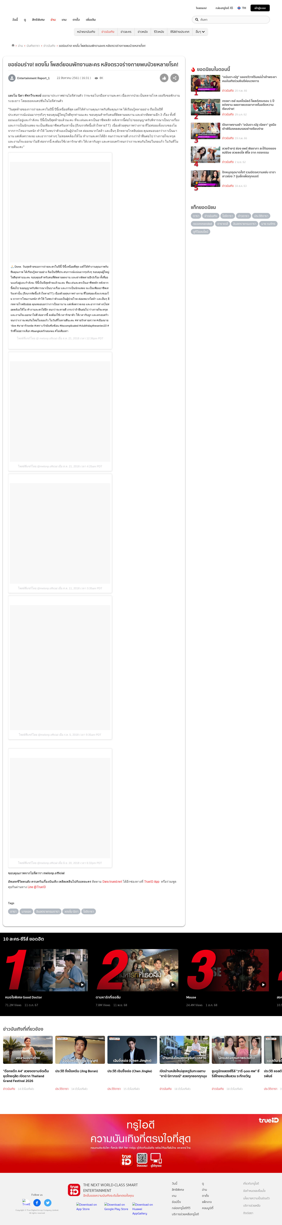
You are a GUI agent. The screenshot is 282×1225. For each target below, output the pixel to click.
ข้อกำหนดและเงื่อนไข (254, 1191)
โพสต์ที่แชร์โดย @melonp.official (37, 466)
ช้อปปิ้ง (176, 1202)
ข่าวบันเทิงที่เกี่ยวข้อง (23, 1029)
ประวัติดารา (61, 1089)
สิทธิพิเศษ (38, 19)
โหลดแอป (201, 8)
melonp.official (48, 338)
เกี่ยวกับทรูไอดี (251, 1184)
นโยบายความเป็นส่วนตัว (256, 1198)
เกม (64, 19)
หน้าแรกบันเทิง (86, 32)
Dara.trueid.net (112, 881)
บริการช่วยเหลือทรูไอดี (185, 1214)
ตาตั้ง (76, 19)
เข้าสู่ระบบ (260, 8)
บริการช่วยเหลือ (251, 1206)
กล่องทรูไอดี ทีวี (224, 8)
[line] (26, 1203)
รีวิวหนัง (159, 32)
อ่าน (53, 19)
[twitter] (48, 1203)
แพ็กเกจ (207, 1202)
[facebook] (37, 1203)
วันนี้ (15, 19)
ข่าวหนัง (143, 32)
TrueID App (151, 881)
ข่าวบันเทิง (107, 32)
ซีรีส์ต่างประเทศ (179, 32)
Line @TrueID (37, 887)
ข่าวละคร (126, 32)
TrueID (23, 8)
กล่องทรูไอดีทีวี (181, 1208)
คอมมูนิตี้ (207, 1208)
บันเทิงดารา (33, 46)
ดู (25, 19)
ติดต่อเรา (248, 1213)
